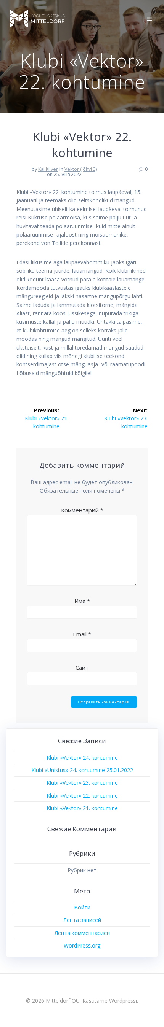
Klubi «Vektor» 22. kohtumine (82, 795)
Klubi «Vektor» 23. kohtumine (82, 782)
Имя (82, 601)
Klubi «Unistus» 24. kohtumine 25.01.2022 (82, 770)
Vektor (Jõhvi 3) (80, 169)
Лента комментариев (82, 932)
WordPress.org (82, 945)
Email (82, 634)
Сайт (82, 667)
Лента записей (82, 920)
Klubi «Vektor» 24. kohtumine (82, 757)
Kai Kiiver (48, 169)
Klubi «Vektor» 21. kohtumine (82, 808)
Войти (82, 907)
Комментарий (82, 510)
